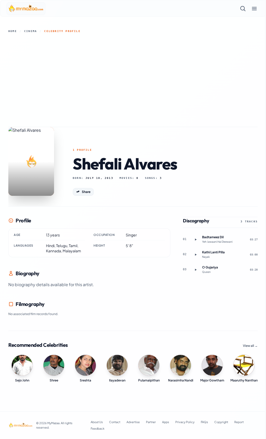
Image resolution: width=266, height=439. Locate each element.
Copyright (221, 422)
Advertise (133, 422)
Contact (114, 422)
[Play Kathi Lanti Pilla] (195, 254)
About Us (97, 422)
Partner (151, 422)
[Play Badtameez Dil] (195, 239)
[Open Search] (243, 8)
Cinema (30, 31)
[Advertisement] (133, 79)
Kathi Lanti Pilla (213, 252)
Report (239, 422)
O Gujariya (210, 267)
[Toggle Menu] (254, 8)
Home (12, 31)
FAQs (204, 422)
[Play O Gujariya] (195, 269)
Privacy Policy (185, 422)
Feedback (97, 428)
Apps (165, 422)
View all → (250, 346)
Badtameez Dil (213, 237)
